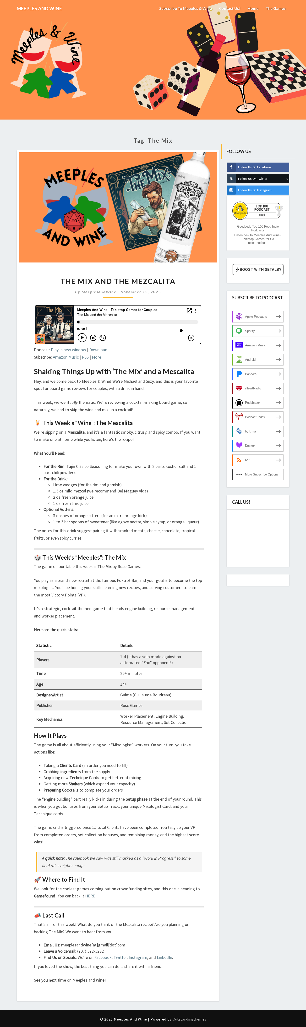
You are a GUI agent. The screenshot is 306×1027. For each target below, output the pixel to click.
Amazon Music (66, 357)
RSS (85, 357)
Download (98, 349)
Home (253, 8)
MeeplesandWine (99, 292)
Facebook (103, 957)
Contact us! (229, 8)
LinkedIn (164, 957)
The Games (276, 8)
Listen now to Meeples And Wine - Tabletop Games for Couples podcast (257, 239)
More (96, 357)
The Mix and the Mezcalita (117, 281)
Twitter (120, 957)
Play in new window (68, 349)
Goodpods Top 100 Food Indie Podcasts (258, 228)
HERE (90, 896)
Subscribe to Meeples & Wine (185, 8)
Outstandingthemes (189, 1019)
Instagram (138, 957)
